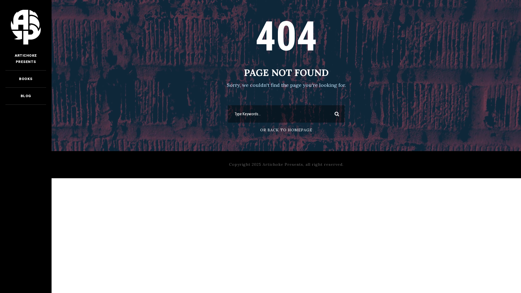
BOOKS (26, 79)
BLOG (26, 96)
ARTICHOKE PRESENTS (26, 58)
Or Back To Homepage (286, 130)
